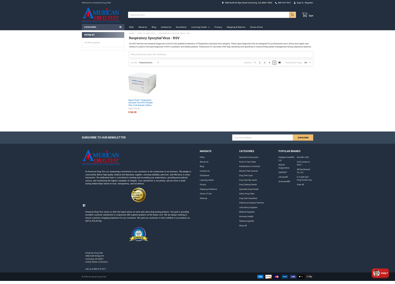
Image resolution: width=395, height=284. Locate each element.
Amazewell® (284, 181)
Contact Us (166, 27)
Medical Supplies (247, 212)
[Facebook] (84, 205)
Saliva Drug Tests (246, 193)
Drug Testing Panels (248, 184)
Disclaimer (181, 27)
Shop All (243, 225)
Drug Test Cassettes (248, 198)
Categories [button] (90, 27)
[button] (138, 195)
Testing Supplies (246, 221)
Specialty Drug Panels (248, 189)
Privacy (218, 27)
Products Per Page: (294, 62)
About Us (142, 27)
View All (300, 184)
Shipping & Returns (236, 27)
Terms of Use (256, 27)
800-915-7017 (100, 269)
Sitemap (203, 198)
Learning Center (199, 27)
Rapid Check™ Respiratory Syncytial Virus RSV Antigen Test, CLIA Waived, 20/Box (140, 102)
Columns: (248, 62)
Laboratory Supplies (248, 207)
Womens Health (246, 216)
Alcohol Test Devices (248, 171)
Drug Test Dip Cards (248, 180)
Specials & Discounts (248, 157)
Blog (154, 27)
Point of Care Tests (247, 162)
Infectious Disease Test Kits (251, 203)
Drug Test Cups (246, 175)
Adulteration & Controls (249, 166)
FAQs (131, 27)
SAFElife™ (283, 172)
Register (309, 3)
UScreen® (283, 177)
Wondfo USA (303, 157)
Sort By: (134, 62)
